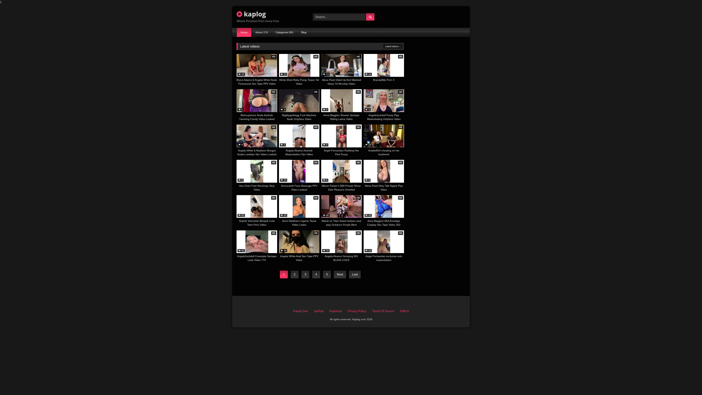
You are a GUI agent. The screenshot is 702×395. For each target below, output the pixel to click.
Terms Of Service (383, 311)
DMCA (404, 311)
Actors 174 (261, 32)
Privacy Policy (357, 311)
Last (355, 274)
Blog (303, 32)
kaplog (254, 14)
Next (340, 274)
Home (244, 32)
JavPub (319, 311)
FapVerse (335, 311)
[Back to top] (691, 385)
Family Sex (300, 311)
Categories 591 (284, 32)
